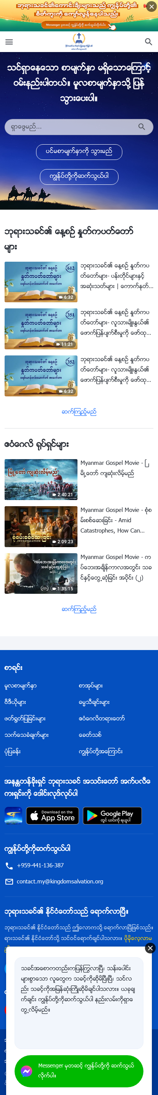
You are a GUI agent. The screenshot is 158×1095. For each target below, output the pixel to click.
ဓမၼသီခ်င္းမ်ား (94, 703)
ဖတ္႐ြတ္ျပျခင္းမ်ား (25, 719)
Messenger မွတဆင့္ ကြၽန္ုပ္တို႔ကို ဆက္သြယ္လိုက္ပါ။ (86, 1071)
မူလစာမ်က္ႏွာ (21, 686)
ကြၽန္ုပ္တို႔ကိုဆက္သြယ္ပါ (79, 176)
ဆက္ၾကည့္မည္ (79, 412)
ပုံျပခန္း (13, 752)
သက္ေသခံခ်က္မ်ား (27, 736)
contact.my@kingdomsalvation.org (60, 882)
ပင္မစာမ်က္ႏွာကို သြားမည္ (79, 151)
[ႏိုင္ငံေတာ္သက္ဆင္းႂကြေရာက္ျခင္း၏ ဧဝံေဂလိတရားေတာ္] (79, 41)
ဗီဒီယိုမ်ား (15, 703)
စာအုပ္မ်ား (91, 686)
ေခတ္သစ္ (90, 736)
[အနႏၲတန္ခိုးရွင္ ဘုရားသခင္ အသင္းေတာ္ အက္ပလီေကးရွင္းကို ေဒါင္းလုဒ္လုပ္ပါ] (13, 816)
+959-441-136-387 (40, 866)
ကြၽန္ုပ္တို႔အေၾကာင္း (101, 752)
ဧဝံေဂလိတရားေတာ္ (102, 719)
